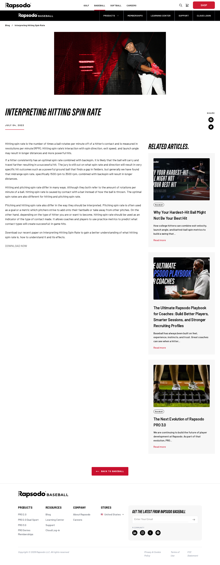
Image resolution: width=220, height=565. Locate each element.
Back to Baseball (112, 471)
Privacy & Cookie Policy (152, 554)
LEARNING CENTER (161, 15)
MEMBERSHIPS (135, 15)
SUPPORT (184, 15)
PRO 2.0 (22, 514)
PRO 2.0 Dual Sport (28, 519)
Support (50, 524)
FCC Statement (192, 554)
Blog (7, 25)
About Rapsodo (81, 514)
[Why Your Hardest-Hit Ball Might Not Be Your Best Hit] (181, 179)
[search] (181, 6)
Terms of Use (175, 554)
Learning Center (55, 519)
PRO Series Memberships (25, 532)
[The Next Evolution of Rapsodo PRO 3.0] (181, 386)
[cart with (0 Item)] (187, 6)
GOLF (86, 5)
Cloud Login (204, 15)
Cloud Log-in (53, 530)
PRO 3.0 (22, 524)
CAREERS (131, 5)
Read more (159, 240)
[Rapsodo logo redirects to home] (18, 5)
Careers (77, 519)
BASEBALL (99, 5)
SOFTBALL (115, 5)
